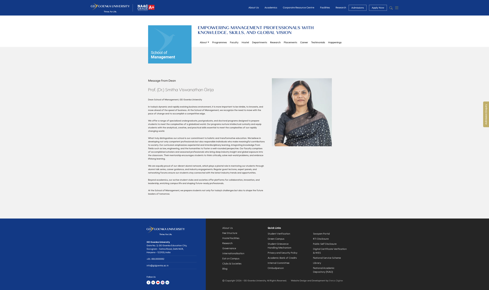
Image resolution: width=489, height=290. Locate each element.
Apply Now (378, 7)
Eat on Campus (230, 258)
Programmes (219, 42)
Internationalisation (233, 253)
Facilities (325, 7)
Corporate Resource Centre (298, 7)
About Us (253, 7)
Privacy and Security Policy (282, 252)
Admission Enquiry (486, 114)
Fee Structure (229, 233)
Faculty (234, 42)
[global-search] (391, 7)
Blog (224, 268)
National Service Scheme (327, 257)
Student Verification (279, 233)
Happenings (335, 42)
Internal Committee (278, 263)
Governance (229, 248)
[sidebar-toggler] (396, 7)
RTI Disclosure (321, 238)
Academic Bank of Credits (282, 257)
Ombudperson (276, 268)
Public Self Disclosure (324, 243)
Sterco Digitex (336, 280)
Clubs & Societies (231, 263)
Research (341, 7)
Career (304, 42)
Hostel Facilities (230, 238)
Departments (259, 42)
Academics (270, 7)
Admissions (357, 7)
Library (317, 263)
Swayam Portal (321, 233)
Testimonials (318, 42)
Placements (290, 42)
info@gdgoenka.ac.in (157, 265)
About (203, 42)
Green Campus (276, 238)
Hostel (245, 42)
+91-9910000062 (155, 259)
